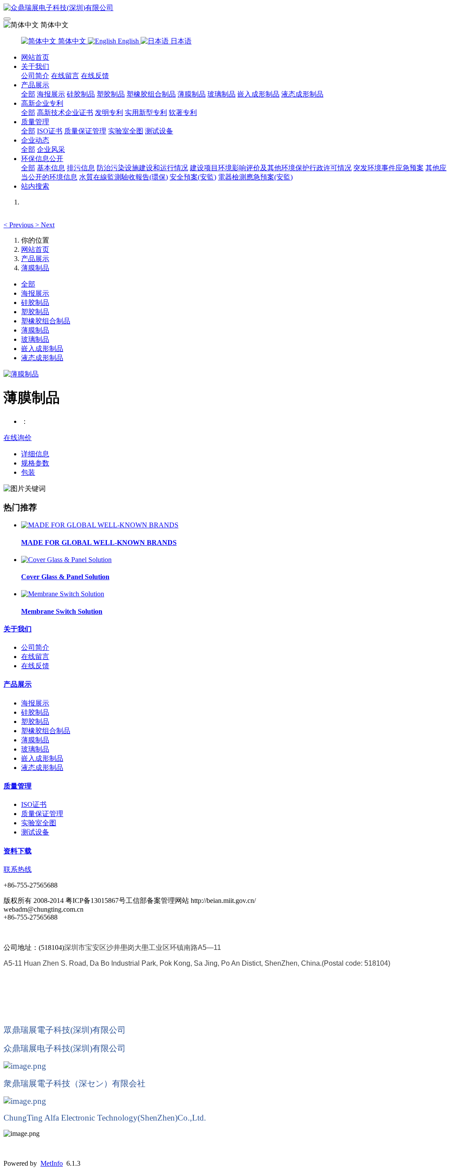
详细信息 (35, 454)
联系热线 (18, 869)
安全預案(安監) (193, 177)
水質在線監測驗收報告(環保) (123, 177)
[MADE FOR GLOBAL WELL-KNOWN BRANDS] (99, 525)
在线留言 (65, 75)
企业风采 (51, 149)
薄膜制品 (192, 94)
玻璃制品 (221, 94)
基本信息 (51, 168)
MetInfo (51, 1163)
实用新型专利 (146, 112)
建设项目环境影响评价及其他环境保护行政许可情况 (271, 168)
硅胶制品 (81, 94)
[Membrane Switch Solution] (62, 594)
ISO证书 (49, 131)
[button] (19, 225)
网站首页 (35, 57)
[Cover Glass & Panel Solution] (66, 559)
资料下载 (18, 851)
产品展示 (35, 85)
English (128, 41)
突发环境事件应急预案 (388, 168)
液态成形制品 (302, 94)
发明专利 (109, 112)
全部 (28, 94)
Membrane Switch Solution (61, 611)
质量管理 (35, 121)
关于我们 (35, 66)
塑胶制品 (111, 94)
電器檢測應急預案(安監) (255, 177)
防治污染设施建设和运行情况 (142, 168)
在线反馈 (95, 75)
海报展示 (51, 94)
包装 (28, 472)
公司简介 (35, 75)
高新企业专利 (42, 103)
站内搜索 (35, 186)
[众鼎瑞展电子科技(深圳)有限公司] (225, 8)
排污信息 (81, 168)
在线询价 (18, 437)
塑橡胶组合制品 (151, 94)
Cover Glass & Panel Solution (65, 576)
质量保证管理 (85, 131)
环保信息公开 (42, 158)
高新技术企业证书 (65, 112)
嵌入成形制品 (258, 94)
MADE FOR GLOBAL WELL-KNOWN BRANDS (99, 542)
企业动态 (35, 140)
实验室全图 (125, 131)
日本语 (180, 41)
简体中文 (72, 41)
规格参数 (35, 463)
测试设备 (159, 131)
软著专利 (183, 112)
